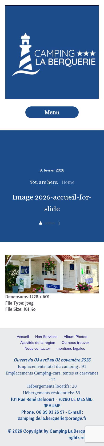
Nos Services (46, 336)
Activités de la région (37, 342)
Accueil (23, 336)
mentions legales (71, 348)
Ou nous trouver (75, 342)
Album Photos (75, 336)
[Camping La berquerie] (52, 97)
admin (50, 223)
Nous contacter (37, 348)
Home (68, 182)
